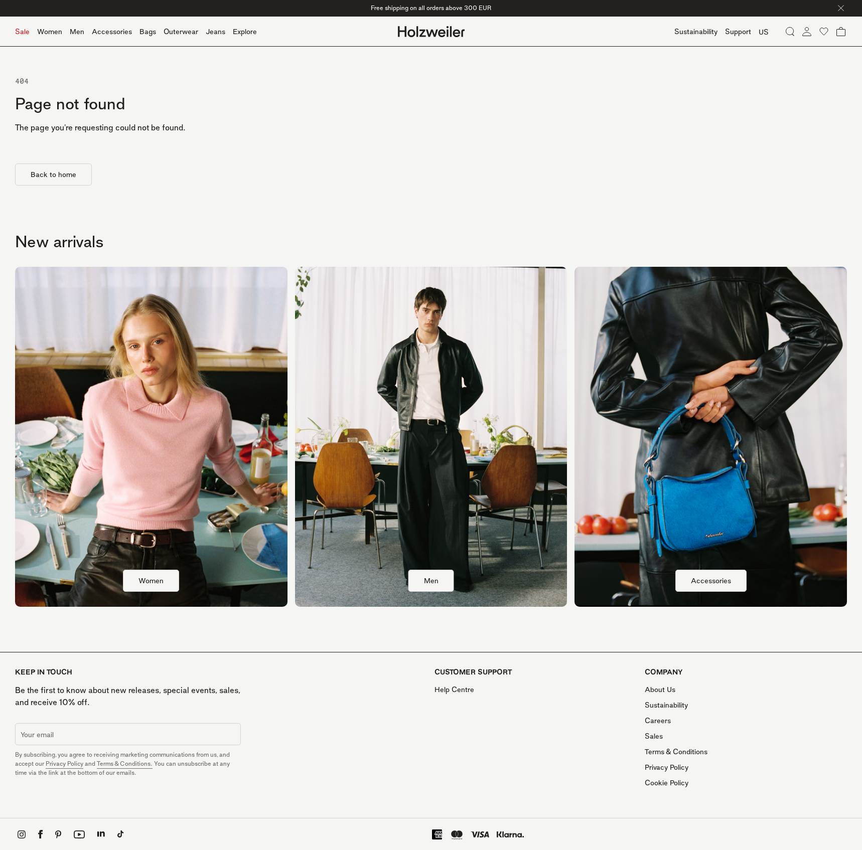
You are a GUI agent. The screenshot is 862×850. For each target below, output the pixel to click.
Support (738, 31)
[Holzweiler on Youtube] (79, 834)
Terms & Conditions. (125, 763)
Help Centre (454, 689)
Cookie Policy (666, 782)
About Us (660, 689)
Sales (654, 736)
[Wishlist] (824, 32)
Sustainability (666, 705)
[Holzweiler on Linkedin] (101, 834)
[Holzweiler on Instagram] (21, 834)
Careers (658, 720)
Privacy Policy (64, 763)
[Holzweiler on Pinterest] (58, 834)
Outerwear (181, 31)
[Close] (841, 8)
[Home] (431, 32)
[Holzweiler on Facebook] (40, 834)
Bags (147, 31)
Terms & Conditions (676, 751)
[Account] (807, 32)
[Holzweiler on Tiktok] (120, 834)
